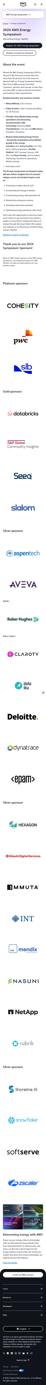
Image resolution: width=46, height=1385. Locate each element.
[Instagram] (16, 1353)
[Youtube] (24, 1353)
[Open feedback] (43, 692)
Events (5, 23)
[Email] (31, 1353)
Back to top (21, 1360)
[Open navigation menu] (4, 4)
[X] (4, 1353)
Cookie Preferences (10, 1374)
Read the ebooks (10, 1262)
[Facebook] (8, 1353)
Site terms (15, 1367)
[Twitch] (20, 1353)
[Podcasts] (27, 1353)
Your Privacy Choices (11, 1370)
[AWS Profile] (41, 4)
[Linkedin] (12, 1353)
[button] (18, 14)
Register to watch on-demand (15, 234)
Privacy (5, 1367)
